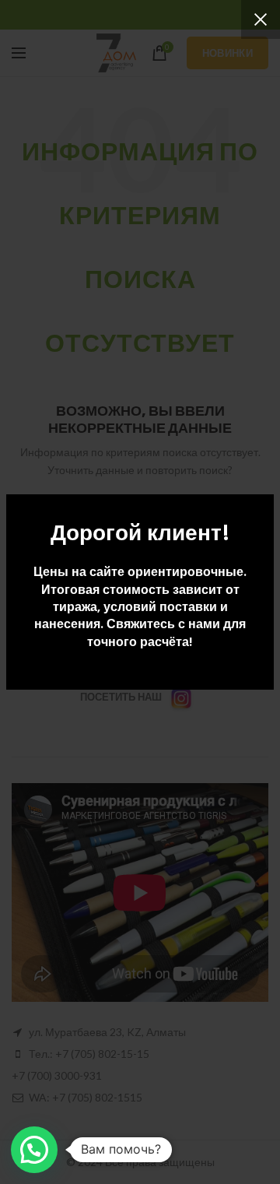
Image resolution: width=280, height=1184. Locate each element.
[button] (34, 1149)
